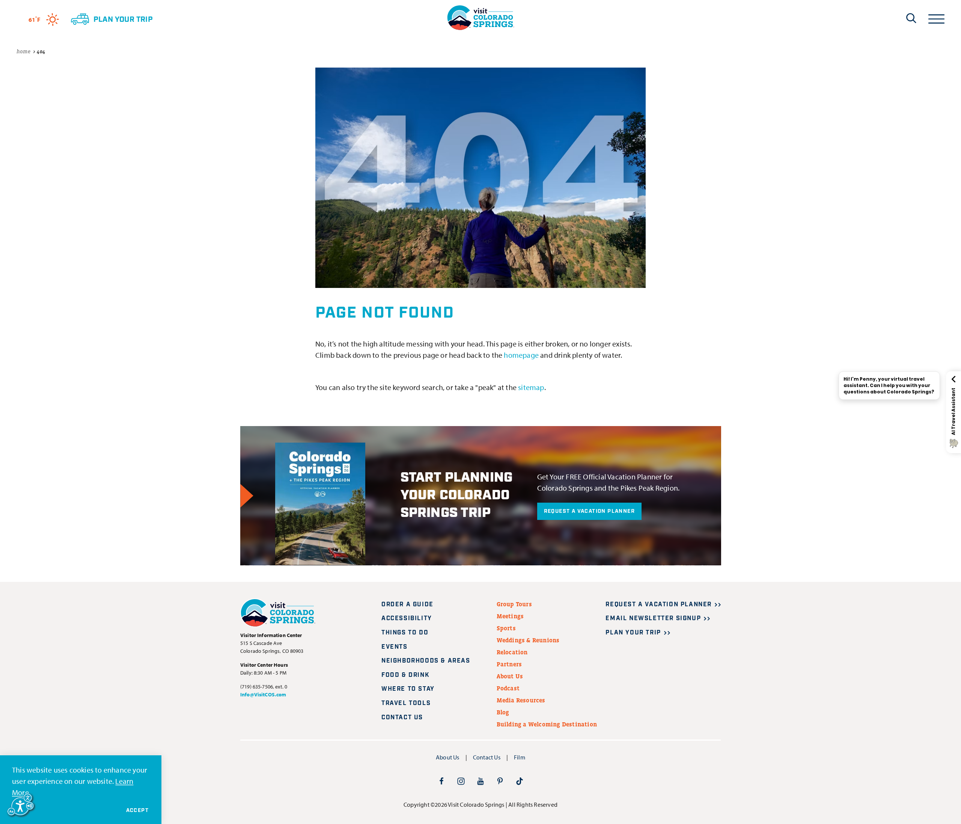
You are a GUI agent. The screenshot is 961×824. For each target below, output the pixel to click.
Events (394, 647)
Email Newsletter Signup (653, 618)
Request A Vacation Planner (589, 511)
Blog (503, 712)
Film (519, 757)
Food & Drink (405, 675)
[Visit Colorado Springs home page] (480, 18)
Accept (137, 810)
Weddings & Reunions (528, 640)
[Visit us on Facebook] (441, 781)
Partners (509, 664)
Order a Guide (407, 605)
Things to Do (404, 633)
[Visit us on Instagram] (461, 781)
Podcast (508, 688)
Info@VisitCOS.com (263, 694)
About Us (510, 676)
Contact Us (402, 718)
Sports (506, 628)
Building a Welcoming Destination (547, 724)
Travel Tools (406, 703)
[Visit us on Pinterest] (500, 781)
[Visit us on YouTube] (480, 781)
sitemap (531, 387)
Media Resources (521, 700)
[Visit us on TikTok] (519, 781)
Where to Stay (408, 689)
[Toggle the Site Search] (911, 18)
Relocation (512, 652)
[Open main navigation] (936, 18)
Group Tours (514, 604)
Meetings (510, 616)
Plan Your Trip (633, 633)
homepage (521, 355)
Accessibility (406, 618)
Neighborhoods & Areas (425, 661)
